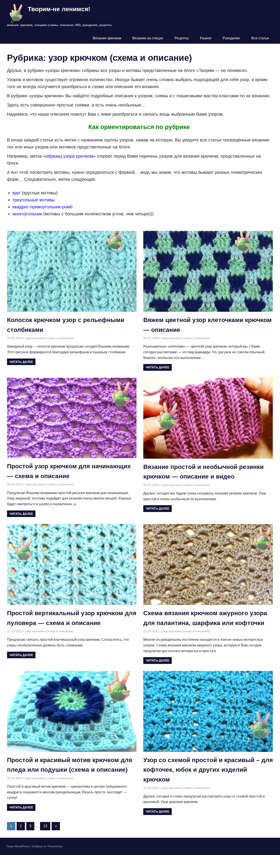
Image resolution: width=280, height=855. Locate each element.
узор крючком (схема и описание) (49, 338)
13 (45, 826)
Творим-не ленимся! (59, 9)
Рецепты (182, 38)
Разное (206, 38)
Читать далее (21, 362)
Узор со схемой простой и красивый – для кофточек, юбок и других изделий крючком (208, 770)
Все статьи (260, 38)
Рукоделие (231, 38)
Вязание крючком (107, 38)
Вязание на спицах (147, 38)
